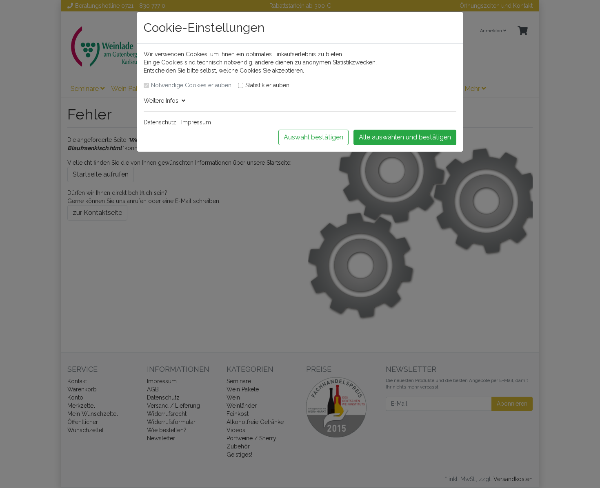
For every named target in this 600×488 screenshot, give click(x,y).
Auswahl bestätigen (313, 137)
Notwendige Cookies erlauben (191, 85)
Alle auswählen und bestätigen (405, 137)
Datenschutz (160, 122)
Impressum (196, 122)
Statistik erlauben (267, 85)
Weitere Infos (163, 100)
